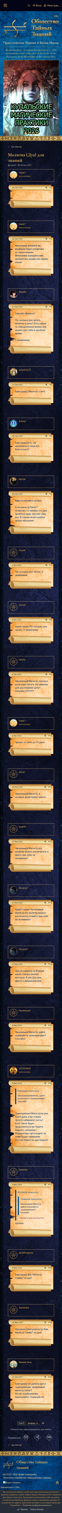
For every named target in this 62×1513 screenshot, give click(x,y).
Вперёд (32, 1423)
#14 (50, 964)
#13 (50, 902)
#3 (50, 306)
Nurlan (22, 479)
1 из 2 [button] (21, 1423)
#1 (50, 187)
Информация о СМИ (10, 1487)
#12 (50, 841)
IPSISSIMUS (25, 1068)
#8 (50, 619)
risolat (22, 550)
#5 (50, 436)
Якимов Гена (25, 1362)
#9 (50, 674)
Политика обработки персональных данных (27, 1477)
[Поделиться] (46, 188)
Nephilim (23, 1169)
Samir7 (13, 165)
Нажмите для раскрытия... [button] (32, 1218)
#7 (50, 565)
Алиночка (24, 1307)
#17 (50, 1184)
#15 (50, 1025)
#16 (50, 1083)
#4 (50, 384)
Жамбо (22, 291)
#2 (50, 239)
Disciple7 (23, 887)
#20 (50, 1377)
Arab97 (22, 826)
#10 (50, 735)
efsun (22, 772)
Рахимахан (24, 1010)
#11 (50, 787)
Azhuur (22, 421)
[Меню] (5, 5)
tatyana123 (25, 369)
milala (22, 659)
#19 (50, 1322)
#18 (50, 1268)
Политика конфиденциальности (37, 1505)
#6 (50, 494)
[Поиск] (28, 5)
